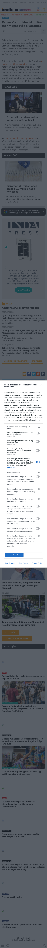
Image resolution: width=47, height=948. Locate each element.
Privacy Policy (37, 563)
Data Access (23, 563)
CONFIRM (14, 555)
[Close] (42, 385)
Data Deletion (10, 563)
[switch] (38, 433)
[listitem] (23, 427)
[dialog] (23, 474)
